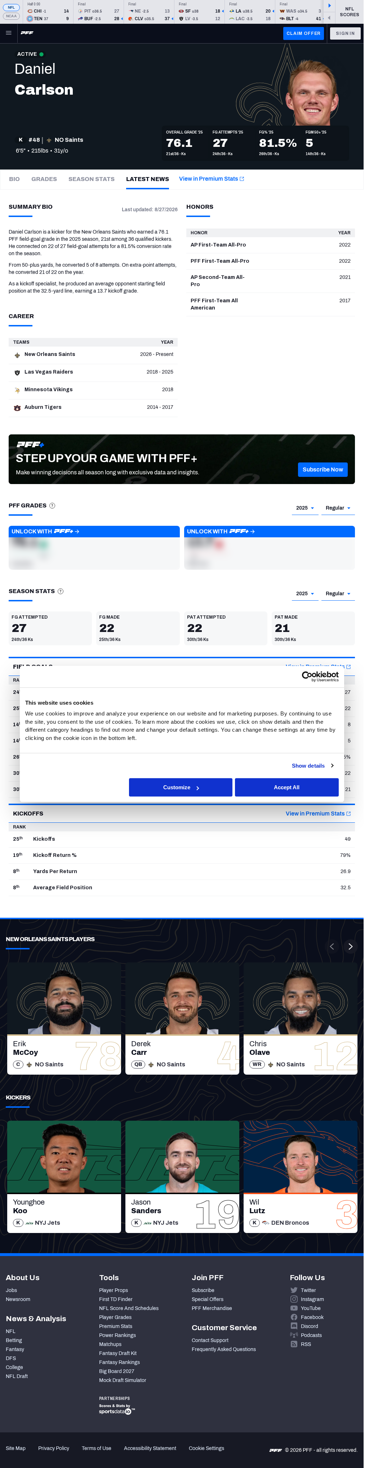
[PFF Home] (27, 33)
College (14, 1367)
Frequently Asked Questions (224, 1349)
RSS (306, 1344)
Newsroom (18, 1299)
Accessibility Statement (150, 1448)
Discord (309, 1326)
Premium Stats (115, 1326)
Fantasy (15, 1349)
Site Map (16, 1448)
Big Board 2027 (116, 1371)
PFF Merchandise (212, 1308)
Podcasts (311, 1335)
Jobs (11, 1290)
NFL (11, 7)
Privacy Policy (53, 1448)
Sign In (345, 33)
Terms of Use (96, 1448)
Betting (14, 1340)
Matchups (110, 1344)
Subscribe (203, 1290)
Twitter (308, 1290)
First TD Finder (116, 1299)
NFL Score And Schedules (129, 1308)
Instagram (312, 1299)
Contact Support (210, 1340)
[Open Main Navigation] (8, 33)
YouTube (311, 1308)
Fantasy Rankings (119, 1362)
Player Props (113, 1290)
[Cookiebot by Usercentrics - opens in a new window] (307, 676)
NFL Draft (17, 1376)
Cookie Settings (206, 1448)
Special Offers (207, 1299)
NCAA (11, 16)
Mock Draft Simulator (122, 1380)
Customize (176, 787)
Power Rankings (117, 1335)
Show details (308, 766)
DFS (11, 1358)
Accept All (286, 787)
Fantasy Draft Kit (118, 1353)
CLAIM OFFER (303, 33)
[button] (322, 469)
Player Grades (115, 1317)
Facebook (312, 1317)
